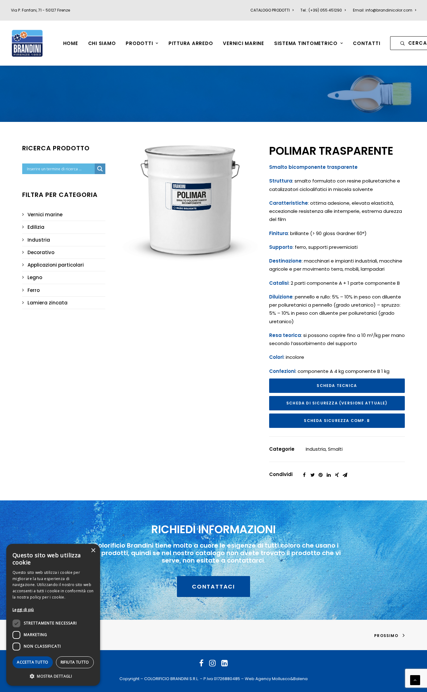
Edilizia (36, 227)
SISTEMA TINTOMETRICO (306, 43)
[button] (53, 675)
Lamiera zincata (48, 302)
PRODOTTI (139, 43)
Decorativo (41, 252)
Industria (39, 240)
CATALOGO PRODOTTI (270, 10)
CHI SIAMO (102, 43)
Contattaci (213, 586)
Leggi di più (23, 609)
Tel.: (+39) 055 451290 (321, 10)
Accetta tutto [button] (32, 662)
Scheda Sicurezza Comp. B (337, 420)
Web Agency (258, 679)
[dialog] (53, 615)
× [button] (93, 550)
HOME (70, 43)
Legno (35, 277)
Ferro (34, 290)
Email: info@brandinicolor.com (382, 10)
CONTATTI (366, 43)
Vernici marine (45, 214)
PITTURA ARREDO (190, 43)
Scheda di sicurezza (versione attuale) (337, 403)
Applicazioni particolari (56, 265)
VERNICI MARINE (243, 43)
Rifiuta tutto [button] (75, 662)
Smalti (335, 449)
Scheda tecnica (337, 385)
